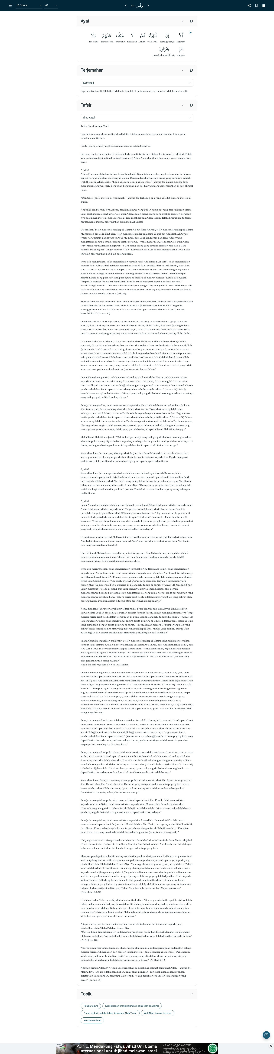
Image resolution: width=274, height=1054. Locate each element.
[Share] (249, 5)
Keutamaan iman (92, 1020)
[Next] (148, 5)
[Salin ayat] (191, 21)
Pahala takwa (91, 1005)
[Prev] (126, 5)
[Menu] (10, 5)
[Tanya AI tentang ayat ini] (266, 1035)
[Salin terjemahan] (191, 70)
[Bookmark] (256, 5)
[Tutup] (271, 1046)
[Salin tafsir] (191, 105)
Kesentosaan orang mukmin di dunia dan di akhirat (132, 1005)
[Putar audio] (190, 33)
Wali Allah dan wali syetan (157, 1013)
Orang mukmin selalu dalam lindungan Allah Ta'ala (110, 1013)
